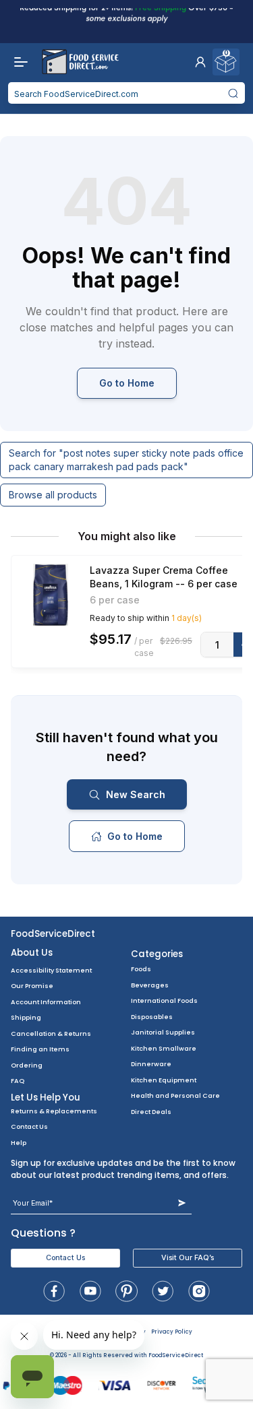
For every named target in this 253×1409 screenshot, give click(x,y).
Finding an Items (40, 1049)
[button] (200, 62)
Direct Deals (151, 1111)
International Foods (164, 1000)
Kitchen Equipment (163, 1080)
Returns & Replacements (54, 1111)
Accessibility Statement (51, 970)
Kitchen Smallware (163, 1048)
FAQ (17, 1080)
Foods (141, 968)
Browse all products (53, 494)
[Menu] (17, 62)
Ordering (27, 1065)
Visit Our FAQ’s (187, 1257)
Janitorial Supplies (163, 1032)
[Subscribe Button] (182, 1203)
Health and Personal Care (175, 1095)
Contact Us (29, 1126)
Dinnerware (151, 1063)
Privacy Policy (171, 1332)
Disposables (152, 1016)
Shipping (26, 1017)
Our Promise (32, 985)
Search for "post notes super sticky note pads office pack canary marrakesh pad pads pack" (126, 459)
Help (18, 1142)
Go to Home (126, 383)
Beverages (150, 985)
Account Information (46, 1001)
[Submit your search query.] (233, 93)
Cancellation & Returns (51, 1033)
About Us (32, 952)
